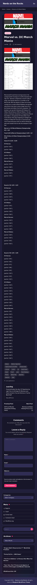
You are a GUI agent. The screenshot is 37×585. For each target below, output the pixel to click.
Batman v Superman (15, 364)
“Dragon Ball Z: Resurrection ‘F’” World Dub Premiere (17, 548)
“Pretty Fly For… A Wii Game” (12, 554)
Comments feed (9, 518)
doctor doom (24, 369)
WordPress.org (9, 521)
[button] (10, 398)
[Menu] (34, 3)
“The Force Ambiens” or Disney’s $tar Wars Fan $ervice (18, 559)
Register (7, 508)
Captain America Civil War (11, 366)
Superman (21, 374)
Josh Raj (9, 387)
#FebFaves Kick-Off (10, 571)
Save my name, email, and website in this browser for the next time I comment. (18, 480)
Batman (7, 364)
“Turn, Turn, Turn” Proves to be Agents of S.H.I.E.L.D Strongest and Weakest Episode (17, 565)
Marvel (6, 374)
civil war (7, 369)
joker (17, 372)
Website (6, 471)
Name (6, 454)
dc (18, 369)
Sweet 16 (7, 377)
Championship (23, 366)
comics (13, 369)
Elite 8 (6, 372)
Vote (13, 377)
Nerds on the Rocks (13, 3)
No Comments (18, 44)
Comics (8, 33)
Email (6, 463)
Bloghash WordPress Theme (21, 582)
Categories (7, 495)
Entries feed (8, 514)
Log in (7, 511)
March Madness (24, 372)
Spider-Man (13, 374)
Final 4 (12, 372)
